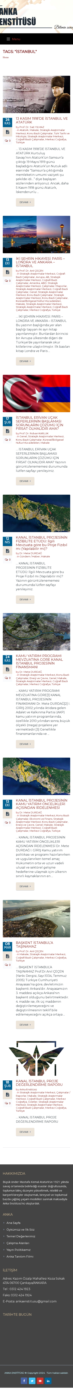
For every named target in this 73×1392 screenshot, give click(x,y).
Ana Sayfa (13, 1223)
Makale (34, 129)
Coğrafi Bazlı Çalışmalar (30, 139)
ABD (44, 282)
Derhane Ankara (38, 1390)
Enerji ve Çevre (39, 678)
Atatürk (24, 129)
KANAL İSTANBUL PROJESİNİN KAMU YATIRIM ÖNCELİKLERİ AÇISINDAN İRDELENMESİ (41, 804)
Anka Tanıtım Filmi (20, 1256)
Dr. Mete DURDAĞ (30, 553)
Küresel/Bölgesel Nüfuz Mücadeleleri (38, 300)
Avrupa (40, 276)
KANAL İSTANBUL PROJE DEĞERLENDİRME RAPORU (39, 1083)
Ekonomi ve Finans (41, 818)
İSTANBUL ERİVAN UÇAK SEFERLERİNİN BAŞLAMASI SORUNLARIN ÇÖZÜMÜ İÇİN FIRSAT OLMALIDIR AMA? (39, 423)
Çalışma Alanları (18, 1243)
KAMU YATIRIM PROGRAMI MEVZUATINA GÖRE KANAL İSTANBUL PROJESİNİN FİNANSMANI (39, 661)
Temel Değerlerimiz (21, 1236)
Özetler (32, 1101)
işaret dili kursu (59, 1390)
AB (47, 276)
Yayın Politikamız (19, 1250)
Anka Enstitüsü (28, 1089)
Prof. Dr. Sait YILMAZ (31, 126)
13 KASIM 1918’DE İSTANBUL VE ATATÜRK (42, 120)
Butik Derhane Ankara (14, 1390)
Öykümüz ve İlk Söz (20, 1229)
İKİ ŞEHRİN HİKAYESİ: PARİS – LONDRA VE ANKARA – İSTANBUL (40, 262)
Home (6, 57)
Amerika (35, 282)
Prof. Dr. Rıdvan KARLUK (33, 433)
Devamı (24, 202)
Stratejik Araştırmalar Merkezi (45, 136)
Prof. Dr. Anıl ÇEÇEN (31, 270)
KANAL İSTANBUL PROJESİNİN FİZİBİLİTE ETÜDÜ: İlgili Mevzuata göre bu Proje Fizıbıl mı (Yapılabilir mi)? (41, 543)
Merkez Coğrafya (55, 139)
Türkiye (20, 142)
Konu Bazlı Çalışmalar (40, 133)
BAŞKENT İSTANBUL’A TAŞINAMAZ (34, 945)
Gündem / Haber (30, 556)
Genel (33, 291)
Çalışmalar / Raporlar (54, 285)
